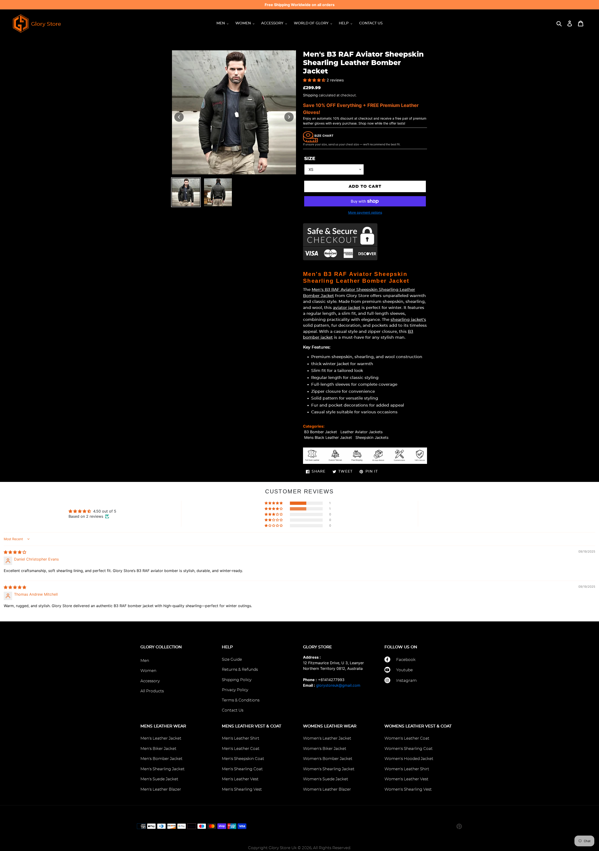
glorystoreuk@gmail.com (338, 685)
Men (144, 661)
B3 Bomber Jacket (320, 431)
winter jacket (336, 364)
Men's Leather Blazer (160, 789)
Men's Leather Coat (240, 749)
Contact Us (232, 710)
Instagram (406, 680)
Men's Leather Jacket (160, 738)
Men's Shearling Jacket (162, 769)
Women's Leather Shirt (406, 769)
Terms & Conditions (240, 700)
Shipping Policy (237, 680)
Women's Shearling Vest (408, 789)
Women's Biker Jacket (324, 749)
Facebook (406, 660)
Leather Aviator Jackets (361, 431)
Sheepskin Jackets (371, 437)
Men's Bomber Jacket (161, 759)
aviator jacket (346, 308)
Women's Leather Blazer (327, 789)
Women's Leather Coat (406, 738)
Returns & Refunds (240, 669)
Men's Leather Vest (240, 779)
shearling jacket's (408, 320)
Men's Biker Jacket (158, 749)
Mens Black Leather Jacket (328, 437)
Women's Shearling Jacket (328, 769)
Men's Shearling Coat (242, 769)
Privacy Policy (235, 690)
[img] (15, 552)
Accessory (150, 681)
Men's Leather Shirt (240, 738)
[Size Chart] (318, 136)
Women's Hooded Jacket (408, 759)
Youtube (404, 670)
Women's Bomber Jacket (327, 759)
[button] (315, 80)
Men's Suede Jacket (159, 779)
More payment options (365, 212)
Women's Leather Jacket (327, 738)
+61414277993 (331, 679)
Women (148, 671)
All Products (152, 691)
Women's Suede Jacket (325, 779)
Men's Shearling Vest (242, 789)
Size (309, 158)
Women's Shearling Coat (408, 749)
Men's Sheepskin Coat (243, 759)
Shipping (310, 95)
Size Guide (232, 659)
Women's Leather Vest (406, 779)
